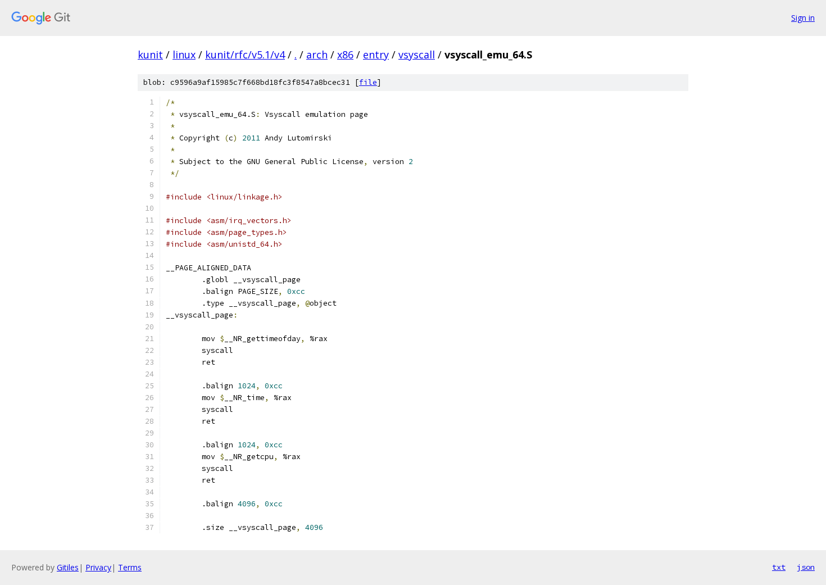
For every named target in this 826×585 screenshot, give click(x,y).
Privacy (98, 567)
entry (376, 54)
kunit (150, 54)
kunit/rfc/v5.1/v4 (245, 54)
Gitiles (68, 567)
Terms (130, 567)
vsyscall (416, 54)
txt (779, 567)
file (368, 82)
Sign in (803, 17)
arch (317, 54)
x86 (345, 54)
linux (184, 54)
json (806, 567)
